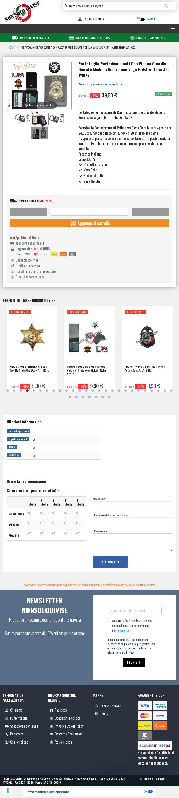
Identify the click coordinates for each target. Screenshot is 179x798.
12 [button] (79, 391)
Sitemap (105, 713)
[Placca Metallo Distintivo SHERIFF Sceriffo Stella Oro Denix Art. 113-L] (32, 339)
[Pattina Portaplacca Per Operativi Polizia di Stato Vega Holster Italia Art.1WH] (89, 339)
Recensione (100, 531)
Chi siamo (16, 710)
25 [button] (165, 391)
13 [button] (86, 391)
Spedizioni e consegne (24, 726)
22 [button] (145, 391)
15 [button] (99, 391)
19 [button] (125, 391)
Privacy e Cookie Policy (69, 726)
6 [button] (40, 391)
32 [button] (102, 397)
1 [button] (7, 391)
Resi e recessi (64, 742)
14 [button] (93, 391)
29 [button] (83, 397)
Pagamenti (17, 734)
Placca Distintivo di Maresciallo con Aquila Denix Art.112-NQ (145, 368)
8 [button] (53, 391)
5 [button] (34, 391)
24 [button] (158, 391)
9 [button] (60, 391)
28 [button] (76, 397)
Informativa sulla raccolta (47, 792)
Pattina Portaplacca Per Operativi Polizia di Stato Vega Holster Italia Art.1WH (86, 370)
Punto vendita (19, 718)
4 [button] (27, 391)
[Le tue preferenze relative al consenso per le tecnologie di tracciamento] (7, 790)
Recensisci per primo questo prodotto (100, 84)
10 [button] (66, 391)
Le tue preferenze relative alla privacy (108, 791)
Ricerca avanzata (110, 705)
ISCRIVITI (134, 662)
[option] (32, 349)
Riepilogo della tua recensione (110, 515)
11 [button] (73, 391)
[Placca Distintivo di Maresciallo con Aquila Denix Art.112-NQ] (147, 339)
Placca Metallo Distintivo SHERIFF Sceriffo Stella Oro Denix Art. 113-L (29, 368)
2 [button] (14, 391)
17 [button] (112, 391)
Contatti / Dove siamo (68, 734)
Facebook (61, 710)
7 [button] (47, 391)
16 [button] (106, 391)
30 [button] (89, 397)
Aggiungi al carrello (93, 223)
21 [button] (138, 391)
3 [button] (21, 391)
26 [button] (171, 391)
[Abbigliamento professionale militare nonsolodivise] (22, 11)
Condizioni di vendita (67, 718)
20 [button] (132, 391)
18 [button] (119, 391)
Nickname (99, 498)
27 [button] (70, 397)
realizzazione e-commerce (152, 778)
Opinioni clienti (19, 742)
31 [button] (96, 397)
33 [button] (109, 397)
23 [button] (152, 391)
